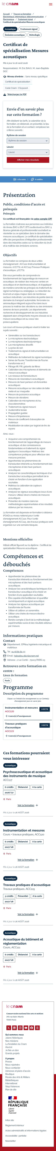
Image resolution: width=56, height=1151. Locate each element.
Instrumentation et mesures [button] (21, 707)
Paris (7, 680)
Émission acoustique (15, 35)
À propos (9, 1058)
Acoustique (10, 29)
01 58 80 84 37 (18, 651)
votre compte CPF (43, 219)
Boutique (9, 1074)
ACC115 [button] (9, 731)
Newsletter (10, 1141)
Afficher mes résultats (28, 160)
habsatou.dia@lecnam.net (26, 656)
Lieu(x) (10, 147)
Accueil (6, 14)
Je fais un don (12, 1050)
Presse (8, 1061)
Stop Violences (12, 1086)
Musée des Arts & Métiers (17, 1077)
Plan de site (10, 1089)
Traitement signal (25, 19)
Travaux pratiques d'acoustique (26, 885)
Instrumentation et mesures (24, 830)
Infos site (9, 1120)
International (11, 1083)
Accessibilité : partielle (15, 1136)
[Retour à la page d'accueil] (10, 3)
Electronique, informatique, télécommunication (23, 17)
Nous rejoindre (12, 1065)
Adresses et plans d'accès (17, 1071)
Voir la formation (26, 805)
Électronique (8, 19)
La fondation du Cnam (16, 1044)
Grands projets (12, 1053)
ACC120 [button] (9, 711)
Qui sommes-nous (14, 1034)
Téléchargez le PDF (17, 94)
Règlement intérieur (14, 1125)
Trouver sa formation (22, 14)
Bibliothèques (11, 1080)
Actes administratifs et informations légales (25, 1130)
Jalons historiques (14, 1038)
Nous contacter (12, 1068)
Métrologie (34, 35)
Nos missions (11, 1041)
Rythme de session (16, 135)
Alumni (8, 1047)
